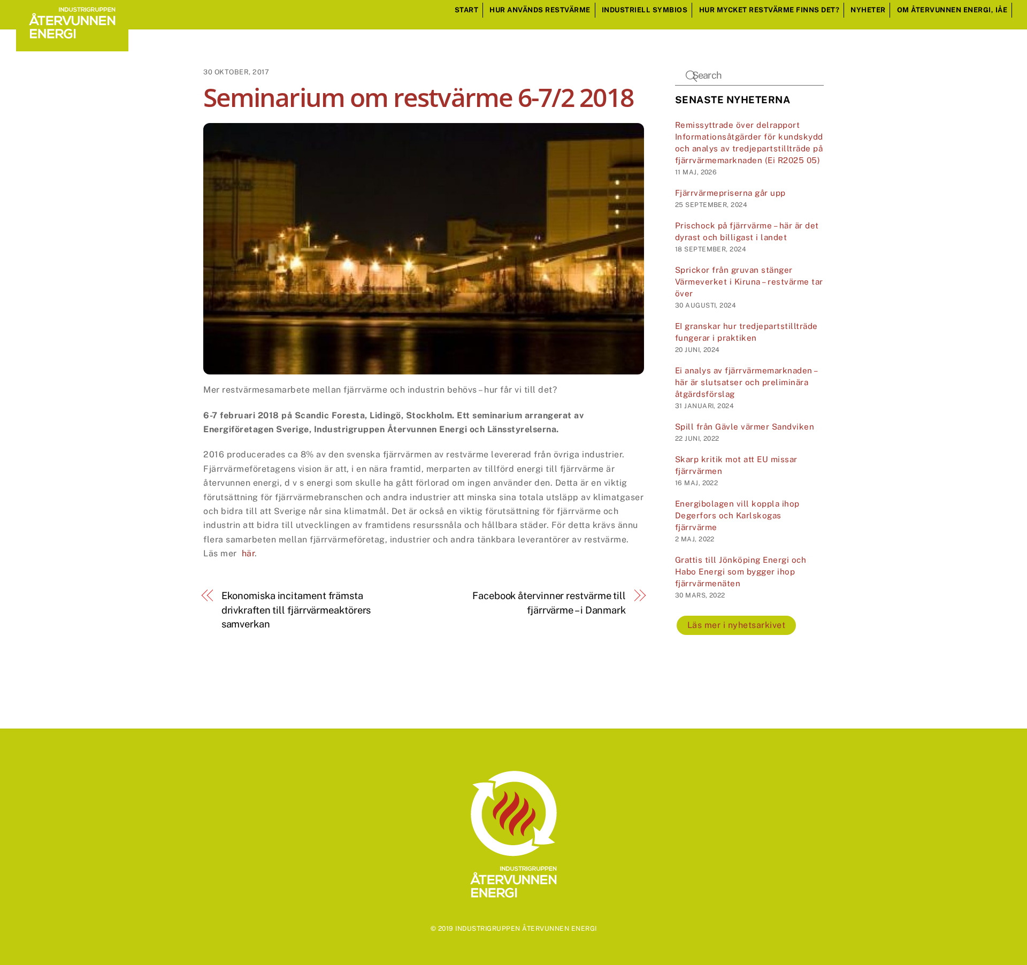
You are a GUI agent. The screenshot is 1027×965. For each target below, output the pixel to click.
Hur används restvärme (540, 10)
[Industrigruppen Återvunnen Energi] (72, 46)
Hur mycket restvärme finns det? (769, 10)
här (248, 553)
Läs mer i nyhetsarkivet (736, 625)
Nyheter (868, 10)
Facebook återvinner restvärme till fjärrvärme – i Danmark (549, 602)
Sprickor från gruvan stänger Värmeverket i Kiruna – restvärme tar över (749, 281)
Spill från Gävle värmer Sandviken (745, 426)
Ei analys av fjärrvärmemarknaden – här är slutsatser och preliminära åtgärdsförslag (746, 382)
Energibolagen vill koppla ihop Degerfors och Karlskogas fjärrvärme (737, 515)
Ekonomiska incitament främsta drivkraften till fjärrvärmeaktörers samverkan (296, 610)
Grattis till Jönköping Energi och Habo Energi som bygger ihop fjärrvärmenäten (741, 571)
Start (467, 10)
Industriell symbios (645, 10)
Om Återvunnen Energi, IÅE (952, 10)
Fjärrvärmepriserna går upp (730, 192)
